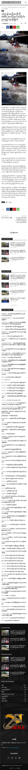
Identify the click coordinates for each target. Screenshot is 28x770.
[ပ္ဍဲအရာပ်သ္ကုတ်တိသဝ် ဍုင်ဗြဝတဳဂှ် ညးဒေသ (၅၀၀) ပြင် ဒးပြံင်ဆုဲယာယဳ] (5, 252)
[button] (14, 88)
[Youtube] (19, 757)
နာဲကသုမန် (9, 747)
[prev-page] (2, 265)
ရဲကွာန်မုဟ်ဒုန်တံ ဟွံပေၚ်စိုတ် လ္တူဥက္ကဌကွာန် (14, 326)
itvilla (2, 533)
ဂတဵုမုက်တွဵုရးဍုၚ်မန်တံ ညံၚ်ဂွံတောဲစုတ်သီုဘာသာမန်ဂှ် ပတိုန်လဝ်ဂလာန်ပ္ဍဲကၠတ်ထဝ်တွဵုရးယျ (13, 344)
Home (2, 7)
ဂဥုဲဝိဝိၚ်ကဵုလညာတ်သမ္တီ (11, 481)
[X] (11, 27)
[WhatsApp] (18, 27)
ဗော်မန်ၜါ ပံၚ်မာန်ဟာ (13, 415)
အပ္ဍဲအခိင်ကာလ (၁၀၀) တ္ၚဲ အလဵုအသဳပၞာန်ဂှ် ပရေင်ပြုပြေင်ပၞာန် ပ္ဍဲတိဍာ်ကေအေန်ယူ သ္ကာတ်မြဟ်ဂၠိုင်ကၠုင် (17, 244)
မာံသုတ (10, 202)
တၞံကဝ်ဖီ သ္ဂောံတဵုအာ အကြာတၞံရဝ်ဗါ (13, 377)
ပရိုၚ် (6, 7)
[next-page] (5, 265)
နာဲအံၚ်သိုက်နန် (4, 411)
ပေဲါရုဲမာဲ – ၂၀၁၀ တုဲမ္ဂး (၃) (10, 595)
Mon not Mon (4, 418)
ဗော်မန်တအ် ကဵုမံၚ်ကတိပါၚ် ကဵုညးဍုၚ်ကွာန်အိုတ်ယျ (15, 329)
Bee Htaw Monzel (5, 606)
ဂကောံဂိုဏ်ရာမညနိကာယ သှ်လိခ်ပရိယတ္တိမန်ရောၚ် (15, 475)
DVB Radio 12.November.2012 (14, 400)
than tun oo (4, 338)
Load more (13, 305)
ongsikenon (4, 331)
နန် (2, 560)
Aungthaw (3, 313)
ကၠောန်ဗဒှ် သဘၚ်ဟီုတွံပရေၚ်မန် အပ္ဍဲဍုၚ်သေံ (16, 385)
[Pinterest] (14, 27)
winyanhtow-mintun (6, 318)
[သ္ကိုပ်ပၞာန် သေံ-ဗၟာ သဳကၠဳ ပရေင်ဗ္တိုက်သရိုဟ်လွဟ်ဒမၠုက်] (5, 300)
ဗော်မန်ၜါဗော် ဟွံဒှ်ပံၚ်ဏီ (12, 493)
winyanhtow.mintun (6, 343)
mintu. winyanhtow (6, 353)
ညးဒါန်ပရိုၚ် (15, 747)
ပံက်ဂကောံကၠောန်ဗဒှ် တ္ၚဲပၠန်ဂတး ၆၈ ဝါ (15, 336)
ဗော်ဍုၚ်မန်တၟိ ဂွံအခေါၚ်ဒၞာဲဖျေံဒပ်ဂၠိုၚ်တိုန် (14, 464)
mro (2, 326)
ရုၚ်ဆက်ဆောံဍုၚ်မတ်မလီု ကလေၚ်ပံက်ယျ (14, 478)
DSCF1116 (7, 379)
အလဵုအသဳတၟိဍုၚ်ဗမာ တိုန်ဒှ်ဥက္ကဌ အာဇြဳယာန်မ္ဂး (14, 545)
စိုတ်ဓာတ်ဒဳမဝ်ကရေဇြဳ (6, 217)
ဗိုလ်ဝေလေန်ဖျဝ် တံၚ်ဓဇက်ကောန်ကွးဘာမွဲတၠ (15, 555)
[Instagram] (12, 757)
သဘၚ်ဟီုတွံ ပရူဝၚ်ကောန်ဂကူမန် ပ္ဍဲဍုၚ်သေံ (16, 387)
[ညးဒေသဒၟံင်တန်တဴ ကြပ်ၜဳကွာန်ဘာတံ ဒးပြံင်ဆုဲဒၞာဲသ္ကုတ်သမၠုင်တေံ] (5, 259)
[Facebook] (7, 27)
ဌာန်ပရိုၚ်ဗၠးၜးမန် (5, 23)
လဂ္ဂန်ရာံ (3, 548)
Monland (3, 357)
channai (3, 396)
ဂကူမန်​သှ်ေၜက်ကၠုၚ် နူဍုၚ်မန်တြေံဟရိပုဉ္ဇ (12, 449)
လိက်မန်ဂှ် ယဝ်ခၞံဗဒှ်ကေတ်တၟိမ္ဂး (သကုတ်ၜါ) (16, 548)
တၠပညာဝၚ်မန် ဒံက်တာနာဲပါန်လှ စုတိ (17, 617)
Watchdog (3, 360)
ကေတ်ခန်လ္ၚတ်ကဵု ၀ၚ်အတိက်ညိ (14, 357)
